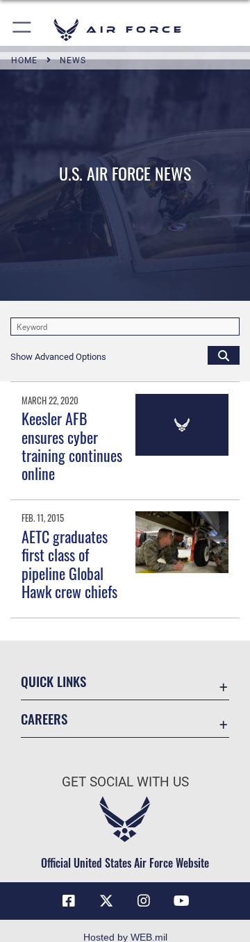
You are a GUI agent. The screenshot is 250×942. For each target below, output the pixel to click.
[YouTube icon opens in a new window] (181, 901)
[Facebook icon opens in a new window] (68, 901)
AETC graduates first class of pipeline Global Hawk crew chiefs (69, 563)
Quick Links (53, 681)
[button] (22, 29)
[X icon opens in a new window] (106, 901)
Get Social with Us (125, 782)
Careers (44, 719)
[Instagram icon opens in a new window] (143, 901)
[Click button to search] (224, 355)
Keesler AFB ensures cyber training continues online (72, 445)
